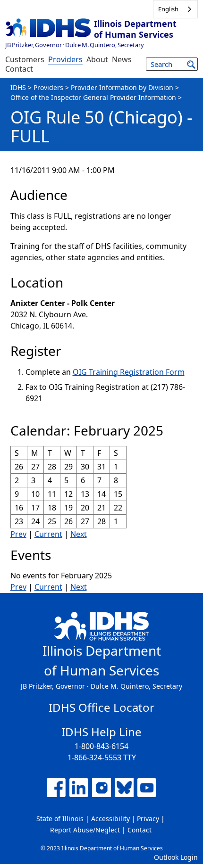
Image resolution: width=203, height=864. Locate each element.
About (97, 59)
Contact (19, 69)
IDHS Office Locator (101, 707)
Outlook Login (176, 857)
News (122, 59)
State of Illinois (60, 818)
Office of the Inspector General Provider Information (93, 97)
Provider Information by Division (122, 87)
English (168, 9)
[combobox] (175, 9)
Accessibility (110, 818)
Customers (24, 59)
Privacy (148, 818)
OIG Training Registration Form (129, 372)
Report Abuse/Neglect (85, 829)
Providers (65, 59)
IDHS (18, 87)
